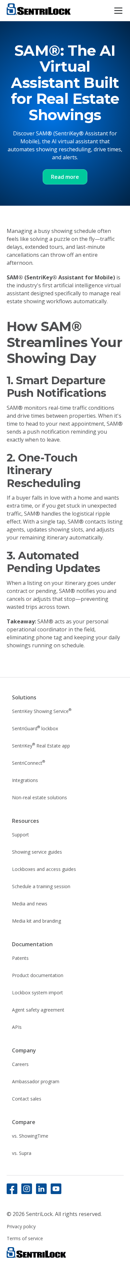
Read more (65, 176)
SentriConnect (28, 762)
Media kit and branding (36, 921)
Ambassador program (35, 1081)
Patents (20, 958)
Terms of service (25, 1238)
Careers (20, 1064)
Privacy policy (21, 1226)
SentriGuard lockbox (35, 728)
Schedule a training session (41, 886)
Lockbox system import (37, 992)
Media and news (29, 903)
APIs (17, 1027)
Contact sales (26, 1099)
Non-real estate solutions (39, 797)
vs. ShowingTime (30, 1136)
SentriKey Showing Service (41, 710)
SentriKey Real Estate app (41, 745)
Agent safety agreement (38, 1010)
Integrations (25, 780)
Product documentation (37, 975)
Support (20, 834)
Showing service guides (37, 852)
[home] (39, 10)
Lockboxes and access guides (44, 869)
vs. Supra (21, 1153)
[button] (117, 11)
